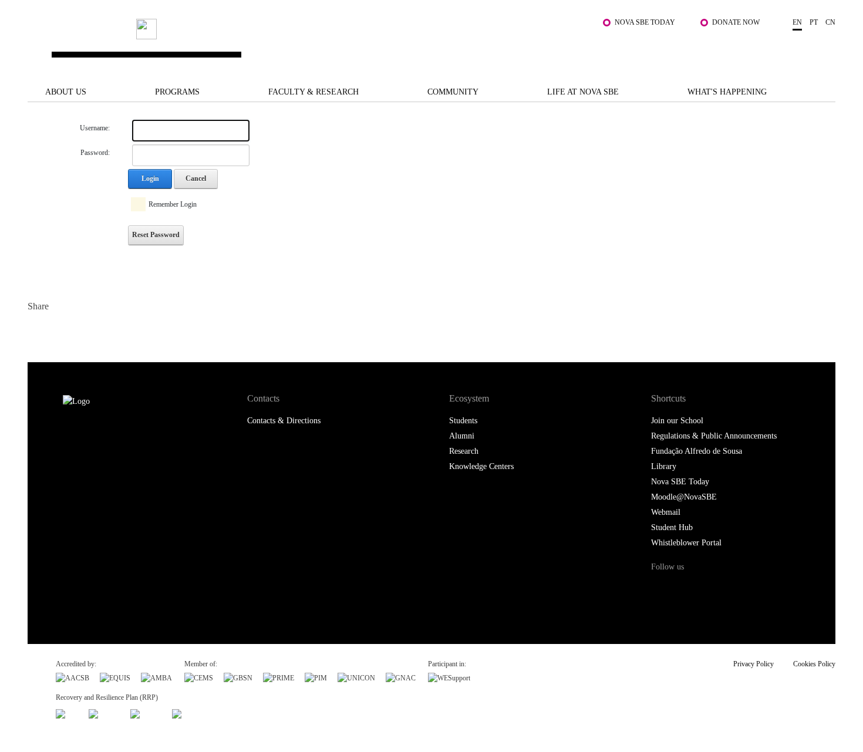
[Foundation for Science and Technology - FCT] (67, 713)
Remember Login (173, 204)
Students (463, 420)
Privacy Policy (753, 664)
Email (108, 331)
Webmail (665, 512)
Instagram (709, 589)
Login (150, 178)
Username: (95, 128)
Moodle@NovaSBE (684, 497)
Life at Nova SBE (583, 91)
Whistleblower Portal (686, 542)
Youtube (758, 589)
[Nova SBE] (361, 43)
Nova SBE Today (645, 22)
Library (663, 466)
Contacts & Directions (284, 420)
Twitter (61, 331)
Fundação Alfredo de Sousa (696, 451)
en (797, 22)
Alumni (461, 435)
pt (814, 22)
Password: (95, 153)
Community (452, 91)
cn (830, 22)
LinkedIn (85, 331)
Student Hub (672, 527)
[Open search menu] (823, 48)
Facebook (38, 331)
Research (463, 451)
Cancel (196, 178)
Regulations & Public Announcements (714, 435)
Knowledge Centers (481, 466)
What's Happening (727, 91)
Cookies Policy (814, 664)
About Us (65, 91)
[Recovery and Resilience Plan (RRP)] (104, 713)
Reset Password (156, 235)
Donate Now (736, 22)
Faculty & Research (313, 91)
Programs (177, 91)
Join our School (677, 420)
